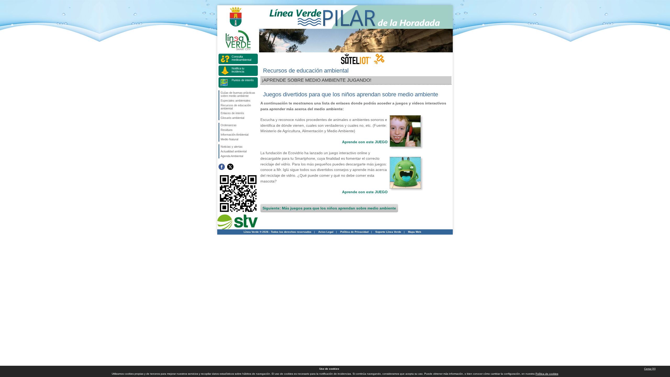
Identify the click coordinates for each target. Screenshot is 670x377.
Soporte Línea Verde (388, 231)
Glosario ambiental (232, 117)
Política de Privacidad (354, 231)
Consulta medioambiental (241, 58)
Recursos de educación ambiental (236, 107)
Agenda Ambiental (232, 156)
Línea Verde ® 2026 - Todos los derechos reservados (277, 231)
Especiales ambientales (235, 100)
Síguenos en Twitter (230, 167)
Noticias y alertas (232, 146)
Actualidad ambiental (234, 151)
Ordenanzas (229, 125)
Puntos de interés (243, 80)
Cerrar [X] (650, 368)
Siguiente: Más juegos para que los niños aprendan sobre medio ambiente (329, 208)
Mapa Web (414, 231)
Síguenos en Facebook (222, 167)
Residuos (227, 129)
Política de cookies (546, 373)
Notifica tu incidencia (238, 70)
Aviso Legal (325, 231)
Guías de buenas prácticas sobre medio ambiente (238, 94)
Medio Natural (229, 139)
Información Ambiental (234, 134)
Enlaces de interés (232, 113)
